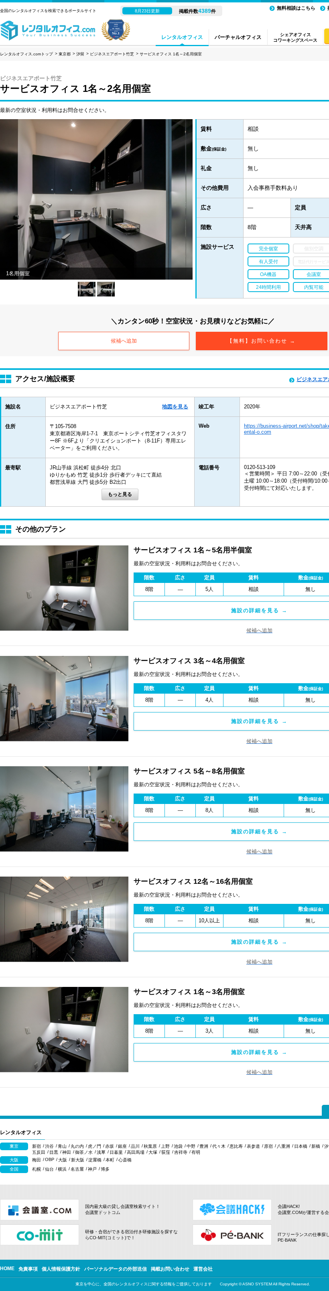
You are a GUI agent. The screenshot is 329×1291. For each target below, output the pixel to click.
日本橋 (300, 1146)
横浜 (62, 1169)
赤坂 (109, 1146)
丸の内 (77, 1146)
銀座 (122, 1146)
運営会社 (203, 1269)
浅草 (101, 1152)
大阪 (62, 1159)
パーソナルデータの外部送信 (115, 1269)
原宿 (268, 1146)
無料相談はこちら (296, 8)
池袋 (178, 1146)
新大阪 (77, 1159)
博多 (105, 1169)
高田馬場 (135, 1152)
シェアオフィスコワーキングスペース (295, 37)
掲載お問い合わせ (170, 1269)
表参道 (253, 1146)
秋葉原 (150, 1146)
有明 (195, 1152)
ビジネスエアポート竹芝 (112, 54)
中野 (191, 1146)
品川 (135, 1146)
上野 (165, 1146)
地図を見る (175, 407)
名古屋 (77, 1169)
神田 (66, 1152)
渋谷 (49, 1146)
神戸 (92, 1169)
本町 (110, 1159)
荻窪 (165, 1152)
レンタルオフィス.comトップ (26, 54)
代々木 (218, 1146)
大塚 (152, 1152)
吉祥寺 (180, 1152)
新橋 (315, 1146)
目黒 (53, 1152)
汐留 (80, 54)
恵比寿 (236, 1146)
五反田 (38, 1152)
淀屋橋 (95, 1159)
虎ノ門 (94, 1146)
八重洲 (283, 1146)
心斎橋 (125, 1159)
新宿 (36, 1146)
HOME (7, 1268)
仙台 (49, 1169)
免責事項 (28, 1269)
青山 (62, 1146)
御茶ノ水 (84, 1152)
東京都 (65, 54)
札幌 (36, 1169)
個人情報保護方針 (61, 1269)
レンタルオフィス (182, 37)
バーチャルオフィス (238, 37)
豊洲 (203, 1146)
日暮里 (116, 1152)
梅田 (36, 1159)
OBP (49, 1159)
